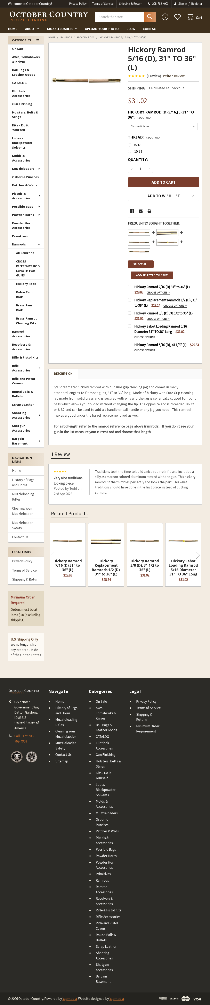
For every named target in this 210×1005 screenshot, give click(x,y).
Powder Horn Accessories (22, 225)
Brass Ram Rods (24, 307)
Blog (131, 29)
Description (63, 374)
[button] (163, 196)
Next (198, 555)
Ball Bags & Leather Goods (23, 72)
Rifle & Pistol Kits (25, 357)
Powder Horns (23, 215)
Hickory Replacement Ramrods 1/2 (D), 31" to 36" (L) (106, 567)
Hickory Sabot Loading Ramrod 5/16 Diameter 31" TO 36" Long (183, 567)
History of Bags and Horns (23, 482)
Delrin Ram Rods (24, 294)
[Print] (149, 211)
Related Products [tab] (69, 513)
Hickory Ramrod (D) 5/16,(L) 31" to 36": (161, 115)
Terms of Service (103, 4)
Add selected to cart (152, 275)
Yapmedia (70, 998)
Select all (140, 264)
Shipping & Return (130, 4)
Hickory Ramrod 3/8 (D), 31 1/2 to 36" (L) (144, 565)
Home (12, 29)
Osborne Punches (25, 177)
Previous (52, 555)
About (30, 29)
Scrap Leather (23, 404)
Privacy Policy (78, 4)
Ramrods (19, 244)
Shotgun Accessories (21, 428)
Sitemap (61, 761)
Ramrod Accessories (21, 333)
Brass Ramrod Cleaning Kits (27, 320)
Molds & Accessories (21, 158)
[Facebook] (132, 211)
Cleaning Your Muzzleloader (22, 511)
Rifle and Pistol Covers (23, 381)
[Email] (140, 211)
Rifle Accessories (21, 368)
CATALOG (19, 83)
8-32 (137, 145)
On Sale (18, 49)
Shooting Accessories (21, 415)
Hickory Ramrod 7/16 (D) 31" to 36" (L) (67, 565)
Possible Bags (22, 206)
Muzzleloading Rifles (23, 497)
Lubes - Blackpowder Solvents (22, 142)
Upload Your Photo (102, 29)
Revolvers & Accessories (21, 346)
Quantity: (138, 159)
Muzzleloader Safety (22, 525)
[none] (87, 81)
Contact (150, 29)
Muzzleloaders (60, 29)
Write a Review (174, 76)
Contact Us (20, 537)
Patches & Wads (24, 185)
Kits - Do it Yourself (20, 127)
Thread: (144, 137)
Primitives (20, 236)
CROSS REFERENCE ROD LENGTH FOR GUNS (28, 268)
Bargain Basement (20, 441)
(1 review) (154, 76)
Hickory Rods (26, 284)
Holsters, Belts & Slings (25, 114)
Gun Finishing (22, 104)
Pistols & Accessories (21, 195)
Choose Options (157, 292)
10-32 (138, 151)
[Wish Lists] (179, 17)
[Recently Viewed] (166, 17)
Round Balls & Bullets (22, 394)
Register (196, 4)
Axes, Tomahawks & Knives (26, 59)
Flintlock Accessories (21, 93)
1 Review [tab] (60, 454)
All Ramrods (25, 253)
